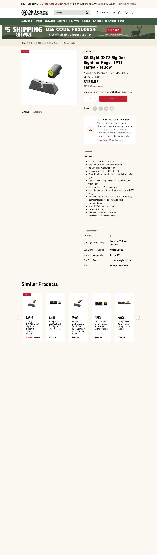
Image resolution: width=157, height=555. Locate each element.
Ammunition (27, 21)
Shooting (62, 21)
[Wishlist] (126, 12)
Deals (121, 21)
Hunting (86, 21)
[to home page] (34, 13)
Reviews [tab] (25, 112)
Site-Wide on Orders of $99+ (59, 3)
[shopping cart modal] (133, 12)
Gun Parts (74, 21)
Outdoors (98, 21)
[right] (137, 317)
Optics (38, 21)
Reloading (50, 21)
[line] (112, 108)
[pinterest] (106, 108)
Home (23, 43)
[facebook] (95, 108)
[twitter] (100, 108)
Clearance (110, 21)
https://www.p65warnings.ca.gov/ (111, 140)
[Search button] (87, 13)
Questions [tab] (37, 112)
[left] (19, 317)
